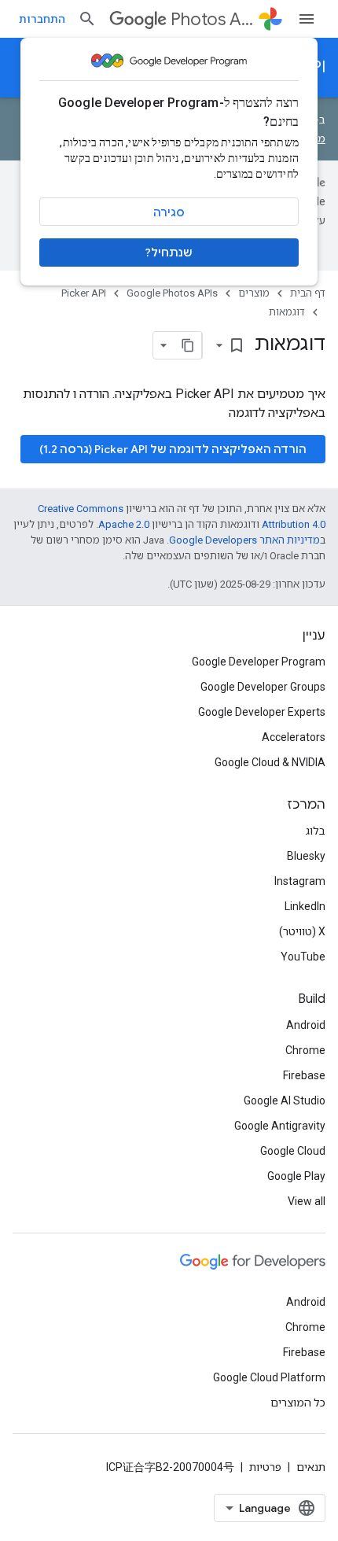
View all (306, 1201)
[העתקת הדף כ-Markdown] (188, 345)
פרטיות (265, 1467)
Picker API (83, 293)
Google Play (296, 1176)
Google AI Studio (284, 1100)
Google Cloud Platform (269, 1377)
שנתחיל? (169, 252)
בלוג (315, 830)
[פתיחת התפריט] (306, 19)
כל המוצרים (297, 1402)
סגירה (169, 212)
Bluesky (306, 856)
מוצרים (254, 293)
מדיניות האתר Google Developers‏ (244, 540)
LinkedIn (305, 906)
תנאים (310, 1467)
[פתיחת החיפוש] (87, 18)
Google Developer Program (258, 661)
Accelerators (293, 737)
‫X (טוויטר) (302, 931)
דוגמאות (287, 312)
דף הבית (307, 293)
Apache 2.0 (123, 524)
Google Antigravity (279, 1125)
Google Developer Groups (262, 686)
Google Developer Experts (261, 712)
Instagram (299, 881)
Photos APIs (212, 19)
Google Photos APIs (172, 293)
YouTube (303, 956)
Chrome (305, 1050)
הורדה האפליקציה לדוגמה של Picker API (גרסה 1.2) (173, 449)
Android (305, 1025)
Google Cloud (292, 1151)
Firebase (304, 1075)
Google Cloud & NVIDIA (270, 762)
